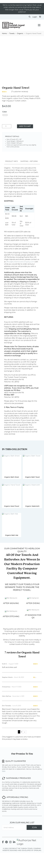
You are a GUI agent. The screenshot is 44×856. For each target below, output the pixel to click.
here (3, 771)
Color (4, 112)
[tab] (11, 161)
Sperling (37, 850)
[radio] (5, 115)
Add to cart (25, 126)
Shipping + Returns (29, 161)
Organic (20, 33)
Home (4, 33)
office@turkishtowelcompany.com (20, 262)
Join (34, 827)
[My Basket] (40, 17)
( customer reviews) (19, 92)
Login (34, 17)
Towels (11, 33)
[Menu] (39, 25)
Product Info (11, 161)
